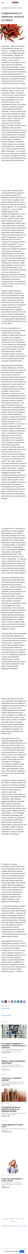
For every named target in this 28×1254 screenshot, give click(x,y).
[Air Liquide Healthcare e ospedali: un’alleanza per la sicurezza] (14, 1031)
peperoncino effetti (6, 1015)
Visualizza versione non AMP (20, 1226)
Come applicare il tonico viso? (12, 1126)
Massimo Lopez (6, 1008)
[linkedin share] (15, 1002)
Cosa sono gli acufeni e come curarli (12, 1180)
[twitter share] (6, 1001)
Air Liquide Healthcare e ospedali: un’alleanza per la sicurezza (14, 1046)
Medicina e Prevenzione (8, 1175)
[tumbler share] (21, 1002)
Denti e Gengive (6, 1103)
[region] (14, 176)
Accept (21, 1251)
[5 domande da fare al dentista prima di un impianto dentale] (14, 1095)
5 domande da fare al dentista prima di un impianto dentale (11, 1109)
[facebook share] (3, 1002)
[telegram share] (24, 1002)
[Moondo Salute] (15, 2)
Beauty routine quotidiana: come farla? (13, 1062)
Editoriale (4, 1057)
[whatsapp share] (18, 1002)
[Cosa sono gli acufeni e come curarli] (14, 1166)
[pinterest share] (12, 1002)
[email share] (9, 1002)
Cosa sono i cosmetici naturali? (11, 1079)
